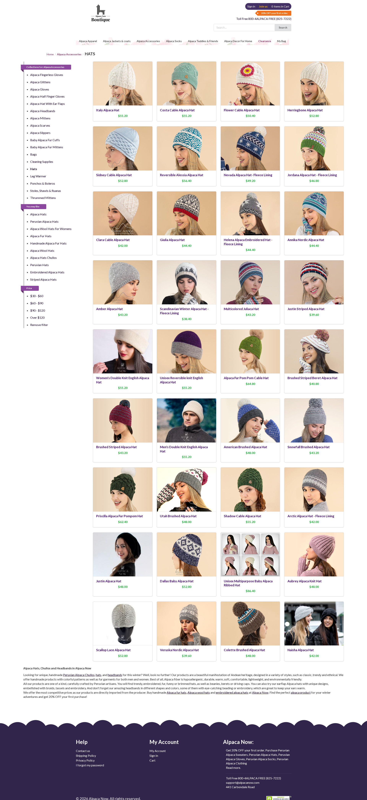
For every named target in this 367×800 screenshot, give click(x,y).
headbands (115, 675)
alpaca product (301, 692)
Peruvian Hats (39, 265)
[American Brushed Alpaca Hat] (250, 420)
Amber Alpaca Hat (109, 309)
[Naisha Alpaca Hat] (314, 623)
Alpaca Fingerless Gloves (46, 75)
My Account (157, 751)
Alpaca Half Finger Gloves (47, 96)
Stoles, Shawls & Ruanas (45, 190)
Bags (33, 154)
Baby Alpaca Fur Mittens (46, 147)
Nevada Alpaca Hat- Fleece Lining (248, 175)
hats (98, 675)
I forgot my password (90, 765)
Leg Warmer (38, 176)
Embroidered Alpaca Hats (47, 272)
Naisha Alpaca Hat (300, 650)
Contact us (83, 751)
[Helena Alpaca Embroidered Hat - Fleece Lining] (250, 213)
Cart (152, 760)
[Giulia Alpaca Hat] (186, 213)
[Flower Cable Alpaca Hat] (250, 83)
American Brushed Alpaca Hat (245, 447)
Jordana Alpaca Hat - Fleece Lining (312, 175)
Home (50, 54)
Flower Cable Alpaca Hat (242, 110)
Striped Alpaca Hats (43, 279)
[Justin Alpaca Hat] (122, 554)
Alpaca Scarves (40, 125)
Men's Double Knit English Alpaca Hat (184, 449)
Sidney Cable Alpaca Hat (114, 175)
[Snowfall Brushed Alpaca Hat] (314, 420)
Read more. (233, 767)
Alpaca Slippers (40, 132)
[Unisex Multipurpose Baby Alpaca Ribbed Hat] (250, 554)
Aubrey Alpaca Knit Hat (304, 581)
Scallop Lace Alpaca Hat (113, 650)
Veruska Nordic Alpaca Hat (179, 650)
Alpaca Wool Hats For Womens (50, 229)
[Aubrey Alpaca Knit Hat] (314, 554)
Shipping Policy (86, 755)
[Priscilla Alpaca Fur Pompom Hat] (122, 489)
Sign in (251, 6)
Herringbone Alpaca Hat (305, 110)
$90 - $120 (37, 310)
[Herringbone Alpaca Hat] (314, 83)
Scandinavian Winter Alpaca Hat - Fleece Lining (184, 311)
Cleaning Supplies (41, 161)
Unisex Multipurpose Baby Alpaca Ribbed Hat (248, 583)
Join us (263, 6)
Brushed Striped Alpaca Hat (116, 447)
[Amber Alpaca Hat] (122, 282)
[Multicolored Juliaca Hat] (250, 282)
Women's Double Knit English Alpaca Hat (122, 380)
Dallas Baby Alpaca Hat (177, 581)
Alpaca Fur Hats (40, 236)
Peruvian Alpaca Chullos (79, 675)
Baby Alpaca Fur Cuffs (45, 140)
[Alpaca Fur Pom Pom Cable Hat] (250, 351)
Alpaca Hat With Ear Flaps (47, 103)
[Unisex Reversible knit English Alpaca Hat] (186, 351)
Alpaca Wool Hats (42, 250)
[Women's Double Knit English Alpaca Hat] (122, 351)
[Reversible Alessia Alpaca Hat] (186, 148)
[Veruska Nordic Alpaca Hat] (186, 623)
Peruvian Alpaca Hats (44, 221)
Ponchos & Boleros (42, 183)
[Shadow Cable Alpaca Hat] (250, 489)
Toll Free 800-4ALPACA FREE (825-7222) (263, 18)
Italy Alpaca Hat (107, 110)
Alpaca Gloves (39, 89)
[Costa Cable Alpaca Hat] (186, 83)
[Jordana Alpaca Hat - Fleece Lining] (314, 148)
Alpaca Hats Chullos (43, 257)
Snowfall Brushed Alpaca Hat (308, 447)
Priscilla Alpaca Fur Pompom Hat (119, 516)
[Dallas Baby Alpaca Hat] (186, 554)
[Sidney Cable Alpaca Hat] (122, 148)
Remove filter (39, 325)
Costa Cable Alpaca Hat (177, 110)
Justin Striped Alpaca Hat (306, 309)
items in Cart (280, 6)
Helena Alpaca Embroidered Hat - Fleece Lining (248, 242)
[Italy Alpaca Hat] (122, 83)
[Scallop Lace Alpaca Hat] (122, 623)
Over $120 (37, 317)
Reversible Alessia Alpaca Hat (181, 175)
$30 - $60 (36, 296)
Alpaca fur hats (176, 692)
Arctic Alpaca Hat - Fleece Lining (310, 516)
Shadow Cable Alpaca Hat (242, 516)
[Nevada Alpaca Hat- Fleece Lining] (250, 148)
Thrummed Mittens (43, 198)
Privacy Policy (85, 760)
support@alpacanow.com (242, 782)
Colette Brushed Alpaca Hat (244, 650)
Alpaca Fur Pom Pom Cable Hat (246, 378)
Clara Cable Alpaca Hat (113, 240)
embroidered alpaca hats (232, 692)
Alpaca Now (260, 692)
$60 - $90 (36, 303)
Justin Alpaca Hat (108, 581)
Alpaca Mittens (40, 118)
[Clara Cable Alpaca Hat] (122, 213)
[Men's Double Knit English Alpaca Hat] (186, 420)
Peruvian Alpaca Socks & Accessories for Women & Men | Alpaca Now (100, 9)
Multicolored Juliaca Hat (241, 309)
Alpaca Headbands (42, 111)
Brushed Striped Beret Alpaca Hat (312, 378)
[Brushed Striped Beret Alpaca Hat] (314, 351)
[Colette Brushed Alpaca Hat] (250, 623)
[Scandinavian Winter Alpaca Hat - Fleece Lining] (186, 282)
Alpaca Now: (238, 742)
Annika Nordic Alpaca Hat (305, 240)
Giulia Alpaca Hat (172, 240)
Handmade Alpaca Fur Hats (48, 243)
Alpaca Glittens (40, 82)
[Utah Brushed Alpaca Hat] (186, 489)
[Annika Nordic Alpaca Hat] (314, 213)
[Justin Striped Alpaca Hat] (314, 282)
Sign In (153, 755)
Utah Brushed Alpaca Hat (178, 516)
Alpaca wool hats (199, 692)
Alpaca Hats (38, 214)
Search (283, 27)
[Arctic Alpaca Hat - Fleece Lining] (314, 489)
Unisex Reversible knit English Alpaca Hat (181, 380)
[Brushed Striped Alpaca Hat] (122, 420)
